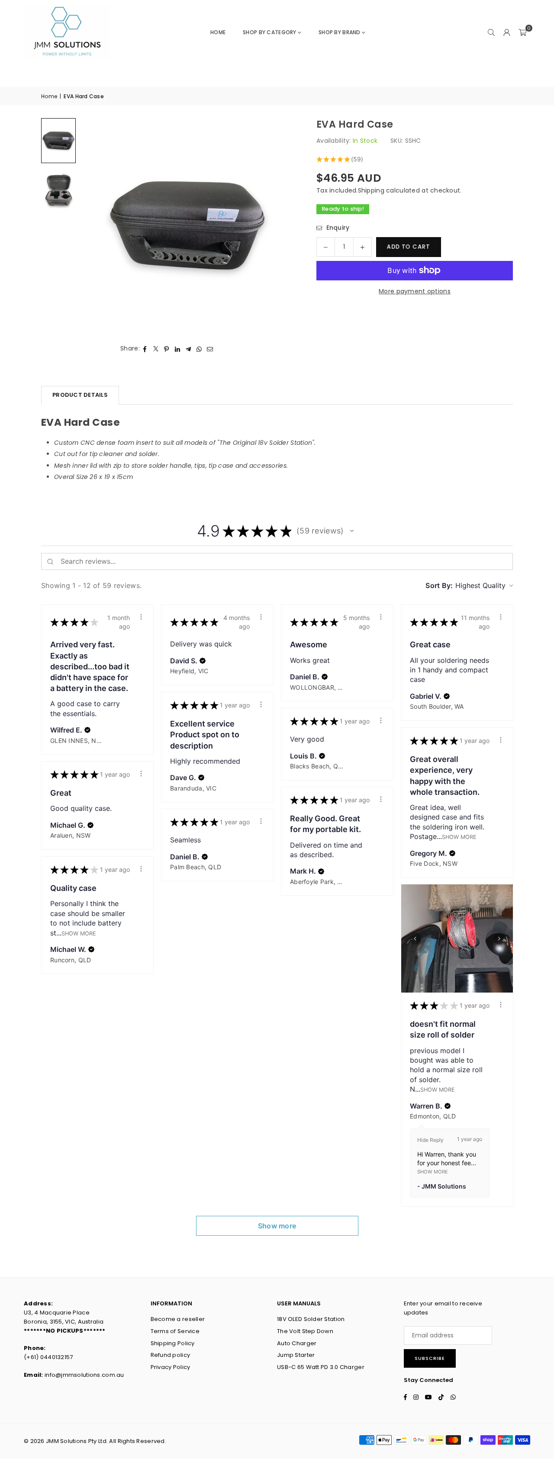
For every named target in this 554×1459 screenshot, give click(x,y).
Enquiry (336, 227)
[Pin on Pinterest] (167, 348)
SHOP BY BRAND (340, 32)
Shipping (371, 190)
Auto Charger (296, 1343)
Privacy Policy (170, 1367)
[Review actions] (141, 617)
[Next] (277, 225)
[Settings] (507, 32)
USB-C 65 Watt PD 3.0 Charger (320, 1367)
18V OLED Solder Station (311, 1319)
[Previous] (97, 225)
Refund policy (170, 1355)
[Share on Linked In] (177, 348)
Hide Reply (430, 1140)
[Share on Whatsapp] (199, 348)
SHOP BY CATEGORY (269, 32)
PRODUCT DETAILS (80, 395)
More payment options (415, 291)
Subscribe (430, 1358)
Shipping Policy (173, 1343)
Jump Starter (296, 1355)
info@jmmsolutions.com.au (84, 1375)
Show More (459, 837)
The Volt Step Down (305, 1331)
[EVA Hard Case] (58, 140)
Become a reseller (178, 1319)
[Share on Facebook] (145, 348)
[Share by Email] (210, 348)
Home (217, 32)
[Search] (491, 32)
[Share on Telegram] (188, 348)
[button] (522, 32)
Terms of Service (175, 1331)
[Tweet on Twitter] (156, 348)
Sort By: (439, 585)
